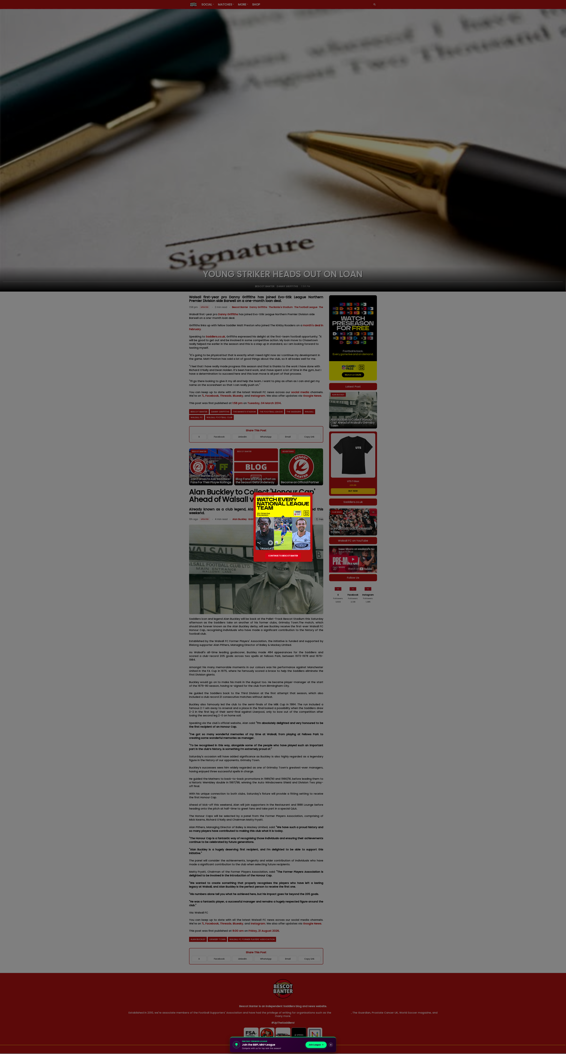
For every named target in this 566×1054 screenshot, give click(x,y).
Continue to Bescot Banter (283, 555)
